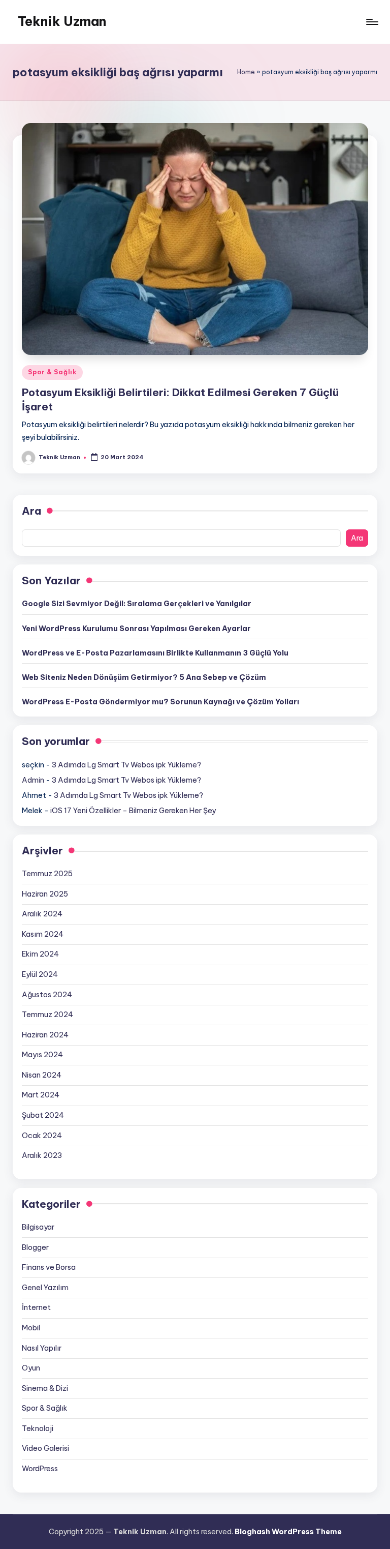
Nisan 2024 (41, 1075)
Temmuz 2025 (47, 873)
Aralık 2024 (42, 913)
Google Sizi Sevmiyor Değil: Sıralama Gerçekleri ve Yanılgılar (136, 603)
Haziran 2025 (45, 894)
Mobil (31, 1327)
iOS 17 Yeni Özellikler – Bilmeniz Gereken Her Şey (133, 810)
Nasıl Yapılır (41, 1348)
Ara (31, 510)
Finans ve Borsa (49, 1267)
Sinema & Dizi (45, 1388)
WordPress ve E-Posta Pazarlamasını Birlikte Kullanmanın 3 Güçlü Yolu (155, 653)
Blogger (35, 1247)
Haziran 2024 (45, 1034)
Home (246, 72)
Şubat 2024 (43, 1115)
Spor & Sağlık (52, 372)
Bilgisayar (38, 1227)
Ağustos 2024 (47, 994)
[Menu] (371, 22)
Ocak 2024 (42, 1135)
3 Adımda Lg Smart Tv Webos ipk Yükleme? (126, 764)
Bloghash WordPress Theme (288, 1531)
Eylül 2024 (40, 974)
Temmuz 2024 (47, 1014)
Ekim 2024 (40, 954)
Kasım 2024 (42, 934)
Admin (33, 780)
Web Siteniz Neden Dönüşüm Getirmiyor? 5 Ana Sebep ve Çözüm (144, 677)
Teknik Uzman (62, 21)
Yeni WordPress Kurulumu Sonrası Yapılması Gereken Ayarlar (136, 628)
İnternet (36, 1307)
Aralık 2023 (42, 1155)
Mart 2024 (40, 1094)
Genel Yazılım (45, 1287)
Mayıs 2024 (42, 1054)
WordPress (40, 1468)
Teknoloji (37, 1428)
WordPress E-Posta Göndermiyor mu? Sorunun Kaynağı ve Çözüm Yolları (160, 701)
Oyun (31, 1368)
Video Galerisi (45, 1448)
